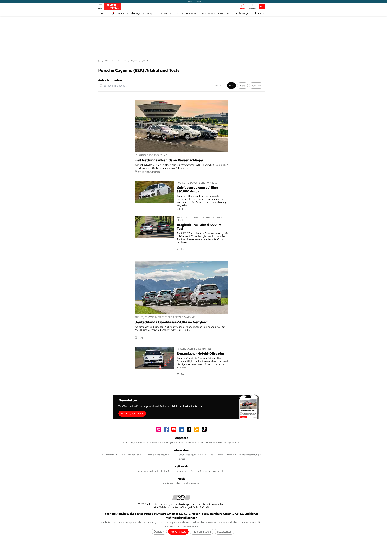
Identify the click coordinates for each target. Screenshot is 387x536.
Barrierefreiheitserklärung (247, 454)
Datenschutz (207, 454)
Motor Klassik (167, 471)
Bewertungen (224, 531)
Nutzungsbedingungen (188, 454)
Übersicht (159, 531)
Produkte (198, 1)
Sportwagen (207, 13)
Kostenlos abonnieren (132, 413)
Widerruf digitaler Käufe (229, 442)
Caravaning (151, 522)
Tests (242, 85)
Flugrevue (174, 522)
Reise (220, 13)
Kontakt (150, 454)
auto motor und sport (148, 471)
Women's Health (190, 526)
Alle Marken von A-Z (111, 454)
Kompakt (151, 13)
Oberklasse (191, 13)
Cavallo (163, 522)
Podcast (142, 442)
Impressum (162, 454)
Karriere (181, 458)
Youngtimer (182, 471)
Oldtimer (258, 13)
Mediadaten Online (171, 483)
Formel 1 (122, 13)
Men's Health (214, 522)
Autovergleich (168, 442)
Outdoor (245, 522)
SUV (179, 13)
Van (227, 13)
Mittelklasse (166, 13)
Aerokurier (106, 522)
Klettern (185, 522)
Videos (101, 13)
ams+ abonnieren (186, 442)
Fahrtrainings (129, 442)
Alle (231, 85)
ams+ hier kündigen (206, 442)
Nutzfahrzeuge (241, 13)
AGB (172, 454)
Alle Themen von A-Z (133, 454)
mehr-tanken (199, 522)
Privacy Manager (224, 454)
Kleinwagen (136, 13)
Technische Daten (201, 531)
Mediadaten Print (192, 483)
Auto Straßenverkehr (200, 471)
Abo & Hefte (219, 471)
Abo (261, 6)
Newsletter (154, 442)
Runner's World (172, 526)
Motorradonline (230, 522)
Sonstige (256, 85)
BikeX (140, 522)
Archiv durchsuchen (110, 80)
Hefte (190, 1)
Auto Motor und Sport (124, 522)
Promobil (256, 522)
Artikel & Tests (178, 531)
